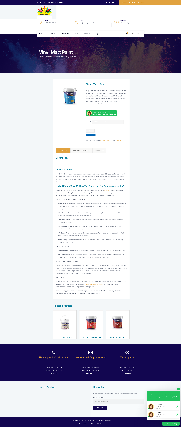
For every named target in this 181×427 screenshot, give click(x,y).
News (76, 34)
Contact (92, 423)
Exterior (118, 141)
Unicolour (86, 34)
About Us (52, 34)
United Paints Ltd (92, 420)
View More (127, 373)
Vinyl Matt (107, 190)
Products (65, 34)
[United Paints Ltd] (44, 10)
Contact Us (54, 373)
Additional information (81, 150)
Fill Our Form (90, 373)
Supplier (99, 423)
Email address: (98, 398)
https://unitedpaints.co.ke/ (94, 284)
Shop (96, 34)
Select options (64, 331)
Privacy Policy (83, 423)
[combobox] (107, 122)
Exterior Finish (104, 141)
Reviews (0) (99, 150)
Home (41, 34)
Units (89, 122)
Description (63, 150)
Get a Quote (136, 34)
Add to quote (90, 135)
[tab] (63, 150)
